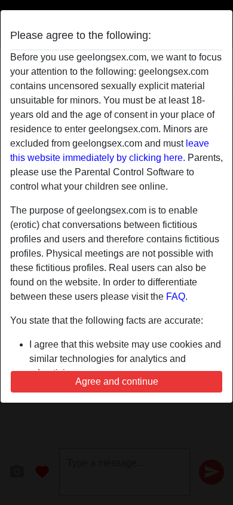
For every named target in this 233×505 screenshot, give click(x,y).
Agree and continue (116, 381)
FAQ (175, 296)
